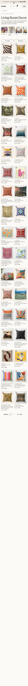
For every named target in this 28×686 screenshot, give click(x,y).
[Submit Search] (2, 10)
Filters (8, 40)
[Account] (10, 6)
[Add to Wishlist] (3, 44)
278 (18, 414)
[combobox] (14, 10)
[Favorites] (13, 6)
